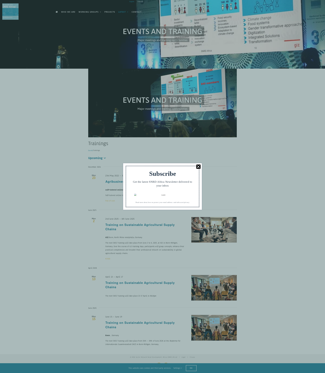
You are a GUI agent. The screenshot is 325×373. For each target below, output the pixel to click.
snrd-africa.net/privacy (181, 202)
